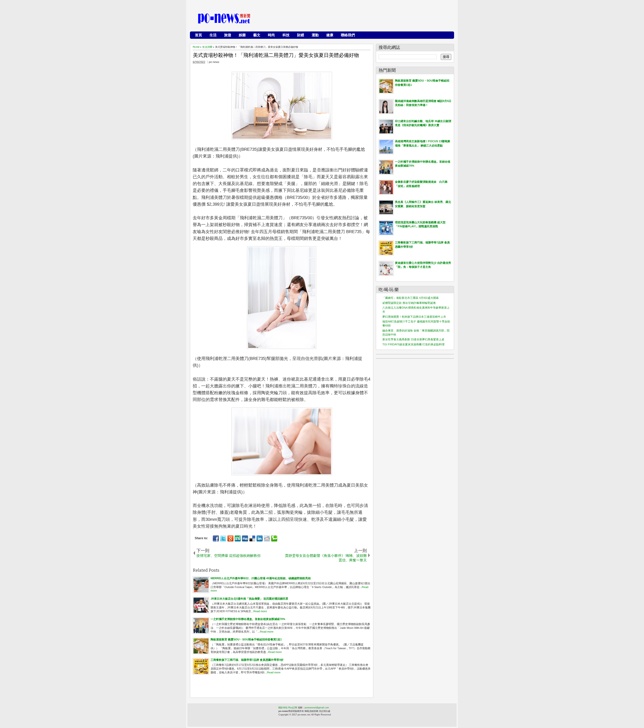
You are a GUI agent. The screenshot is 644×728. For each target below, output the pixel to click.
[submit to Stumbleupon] (238, 538)
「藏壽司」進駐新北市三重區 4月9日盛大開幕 (410, 297)
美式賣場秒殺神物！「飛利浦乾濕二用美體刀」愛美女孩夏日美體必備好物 (276, 55)
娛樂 (242, 35)
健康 (329, 35)
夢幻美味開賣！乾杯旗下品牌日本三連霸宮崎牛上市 (414, 316)
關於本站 (283, 707)
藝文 (256, 35)
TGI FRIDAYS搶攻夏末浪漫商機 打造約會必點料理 (413, 344)
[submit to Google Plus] (230, 538)
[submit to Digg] (245, 538)
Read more (260, 611)
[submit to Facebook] (216, 538)
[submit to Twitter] (223, 538)
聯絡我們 (348, 35)
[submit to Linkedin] (260, 538)
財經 (300, 35)
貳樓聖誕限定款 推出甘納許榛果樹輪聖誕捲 (409, 302)
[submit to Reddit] (267, 538)
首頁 (198, 35)
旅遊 (227, 35)
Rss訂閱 (292, 707)
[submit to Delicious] (252, 538)
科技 (286, 35)
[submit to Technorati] (274, 538)
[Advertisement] (360, 19)
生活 (213, 35)
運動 (315, 35)
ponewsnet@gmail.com (317, 707)
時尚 (271, 35)
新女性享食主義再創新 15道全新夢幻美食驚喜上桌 (413, 339)
